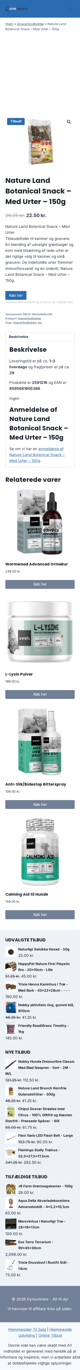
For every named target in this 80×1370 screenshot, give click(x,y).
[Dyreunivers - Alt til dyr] (16, 8)
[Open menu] (70, 8)
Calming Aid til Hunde (26, 894)
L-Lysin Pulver (19, 674)
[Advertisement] (40, 74)
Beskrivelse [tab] (18, 337)
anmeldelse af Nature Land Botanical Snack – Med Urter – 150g (37, 455)
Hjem (9, 24)
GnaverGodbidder (30, 24)
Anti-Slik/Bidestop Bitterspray (35, 784)
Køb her (16, 295)
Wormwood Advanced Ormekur (36, 564)
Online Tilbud (50, 1335)
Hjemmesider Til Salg (27, 1329)
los (40, 322)
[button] (69, 122)
